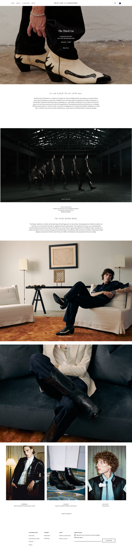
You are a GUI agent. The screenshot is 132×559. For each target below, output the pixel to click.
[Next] (123, 45)
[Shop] (120, 3)
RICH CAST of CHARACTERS (66, 3)
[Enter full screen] (130, 200)
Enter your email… (79, 537)
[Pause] (2, 200)
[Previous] (9, 45)
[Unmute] (5, 200)
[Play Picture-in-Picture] (127, 200)
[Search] (115, 3)
